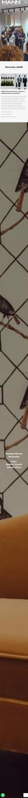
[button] (3, 795)
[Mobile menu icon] (26, 3)
